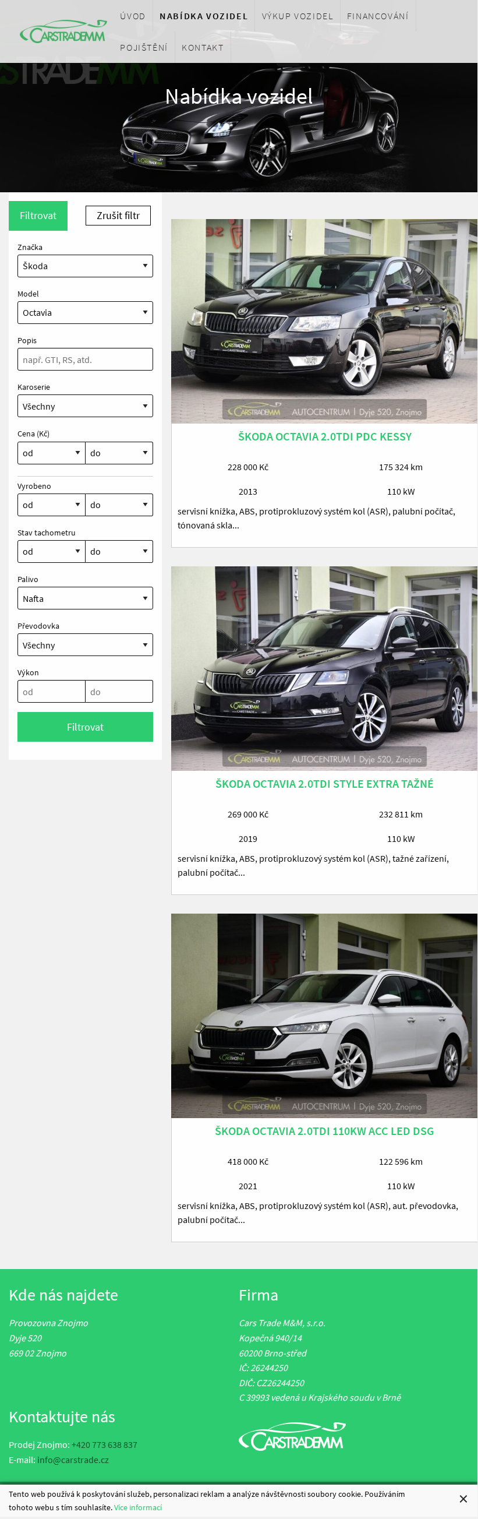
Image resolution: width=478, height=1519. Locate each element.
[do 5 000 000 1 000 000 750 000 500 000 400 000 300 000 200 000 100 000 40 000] (120, 458)
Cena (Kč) (33, 433)
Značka (30, 247)
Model (28, 293)
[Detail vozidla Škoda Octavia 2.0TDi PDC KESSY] (324, 321)
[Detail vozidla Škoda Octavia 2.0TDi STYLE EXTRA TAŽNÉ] (324, 668)
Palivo (27, 579)
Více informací (138, 1507)
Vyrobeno (34, 486)
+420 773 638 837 (104, 1444)
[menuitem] (133, 15)
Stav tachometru (46, 532)
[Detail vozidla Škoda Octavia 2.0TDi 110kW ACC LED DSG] (324, 1016)
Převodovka (38, 626)
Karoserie (33, 387)
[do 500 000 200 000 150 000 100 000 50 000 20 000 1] (120, 556)
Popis (27, 340)
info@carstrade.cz (73, 1459)
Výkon (28, 672)
